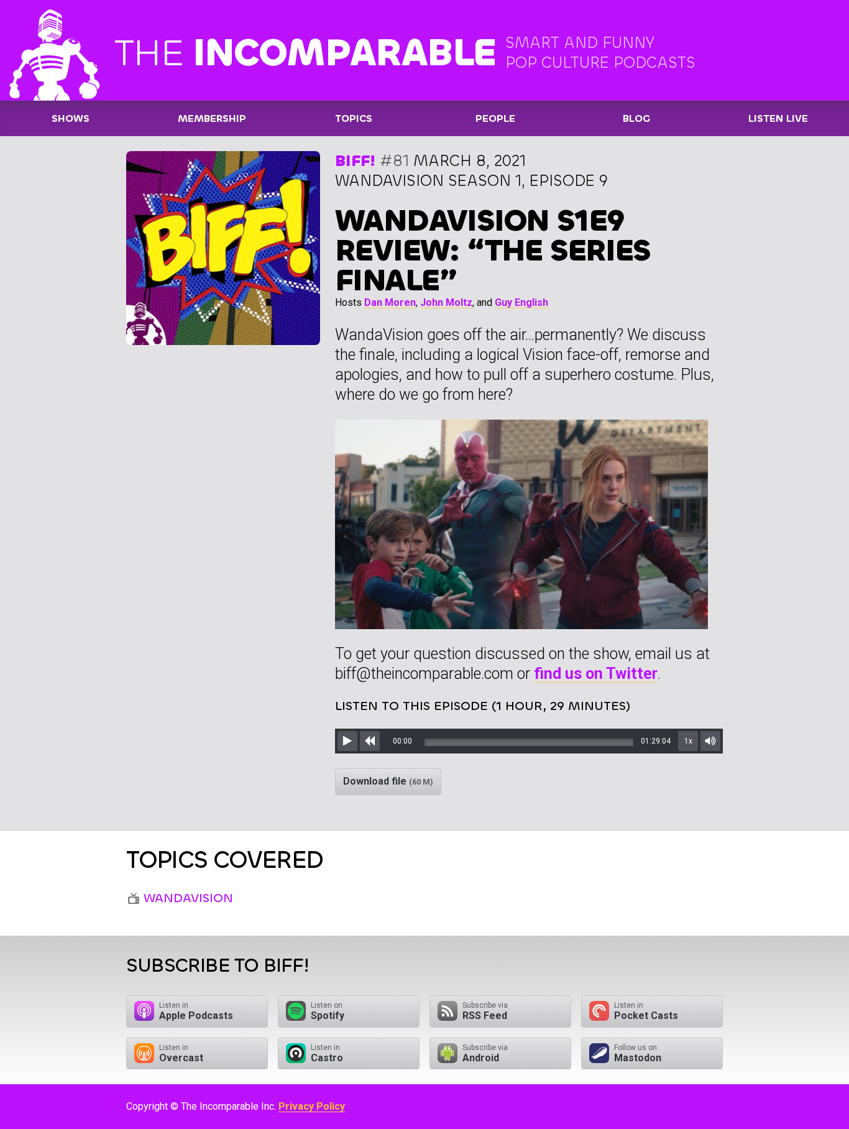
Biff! (355, 160)
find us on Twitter (596, 674)
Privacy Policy (311, 1106)
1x (688, 741)
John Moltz (446, 302)
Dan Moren (390, 302)
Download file (388, 781)
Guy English (521, 302)
